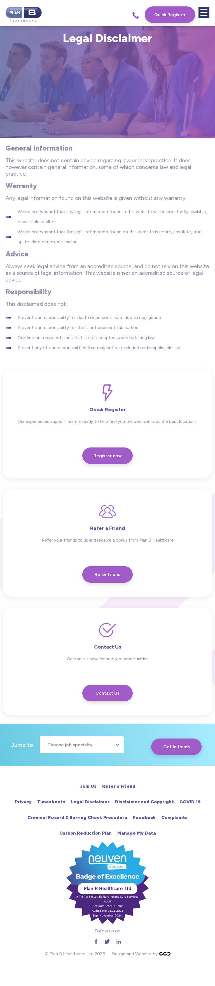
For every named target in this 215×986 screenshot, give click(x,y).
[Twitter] (107, 941)
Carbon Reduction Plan (85, 833)
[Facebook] (96, 941)
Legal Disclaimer (90, 801)
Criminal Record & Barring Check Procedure (77, 817)
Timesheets (51, 801)
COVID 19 (189, 801)
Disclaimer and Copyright (144, 801)
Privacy (23, 801)
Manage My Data (136, 833)
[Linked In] (118, 941)
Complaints (174, 817)
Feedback (144, 817)
